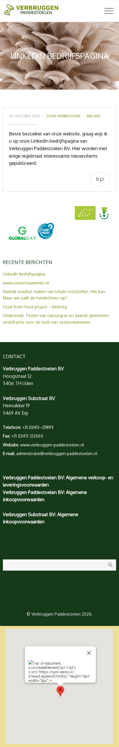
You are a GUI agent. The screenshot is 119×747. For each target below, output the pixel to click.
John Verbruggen (63, 116)
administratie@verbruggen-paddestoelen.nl (56, 453)
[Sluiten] (89, 653)
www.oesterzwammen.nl (26, 282)
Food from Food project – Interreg (35, 306)
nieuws (93, 116)
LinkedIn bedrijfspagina (24, 273)
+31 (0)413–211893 (37, 427)
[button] (60, 691)
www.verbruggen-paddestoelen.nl (52, 444)
